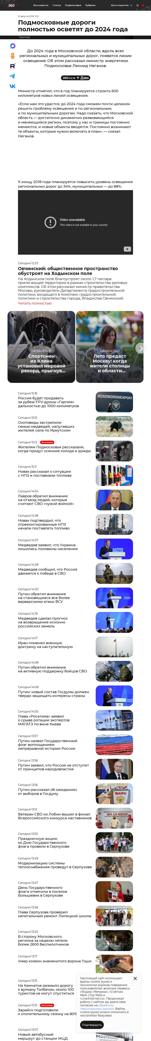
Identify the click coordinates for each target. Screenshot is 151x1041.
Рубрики (90, 5)
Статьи (56, 5)
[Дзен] (75, 77)
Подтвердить (92, 1025)
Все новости (40, 5)
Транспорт (24, 37)
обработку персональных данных (97, 1007)
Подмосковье (73, 5)
